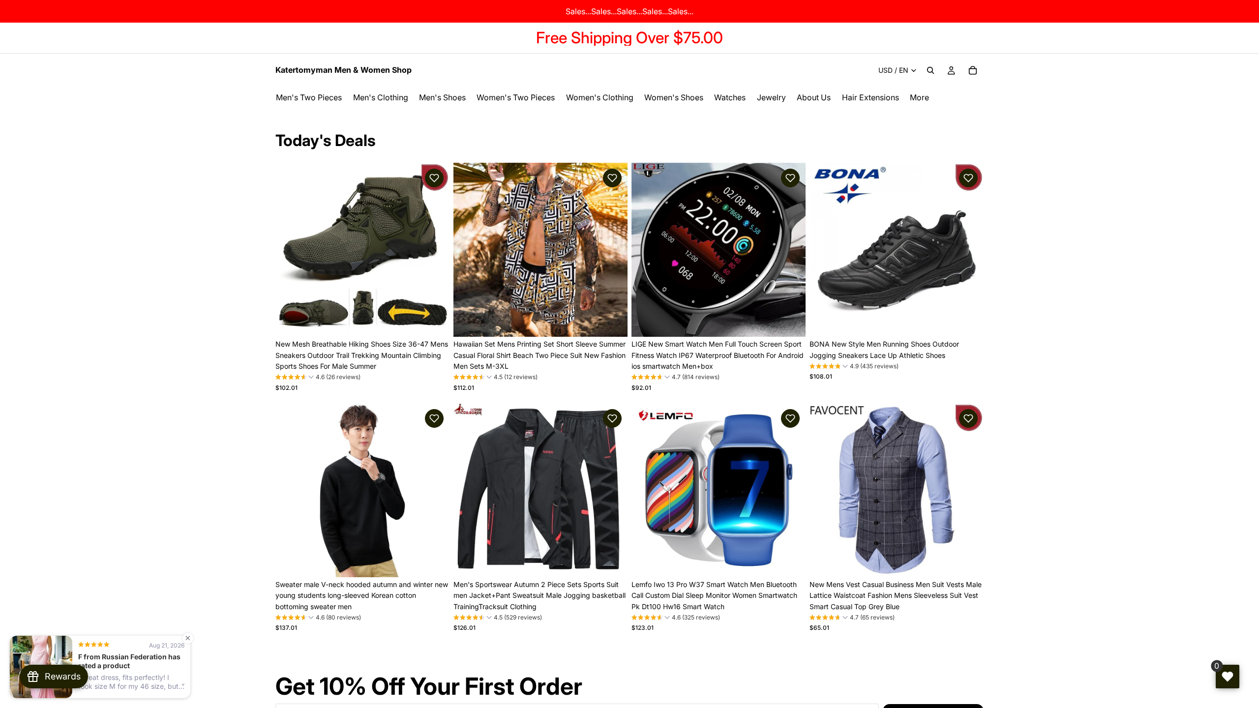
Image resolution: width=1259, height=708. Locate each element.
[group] (317, 378)
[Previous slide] (290, 250)
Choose (442, 321)
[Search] (930, 70)
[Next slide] (435, 250)
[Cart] (973, 70)
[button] (434, 178)
